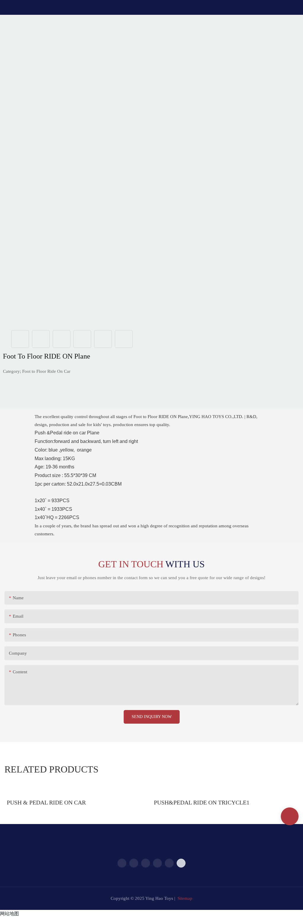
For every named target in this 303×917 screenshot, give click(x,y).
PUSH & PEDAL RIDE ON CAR (46, 802)
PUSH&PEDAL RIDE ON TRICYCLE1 (201, 802)
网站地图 (9, 913)
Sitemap (185, 898)
